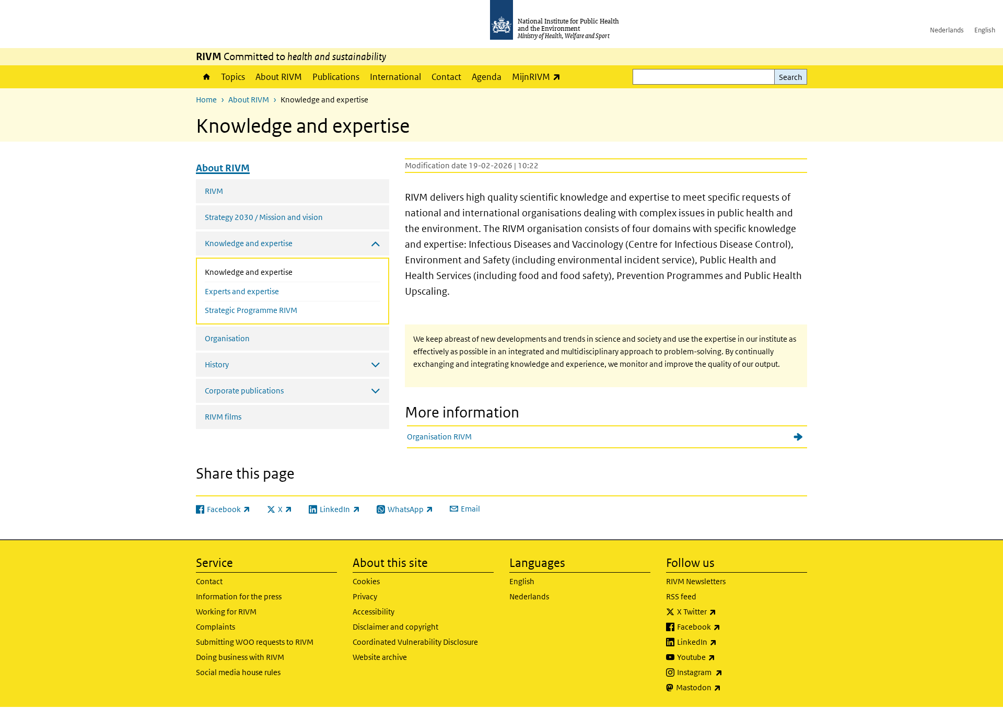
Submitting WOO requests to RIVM (254, 642)
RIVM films (223, 417)
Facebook (726, 626)
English (984, 30)
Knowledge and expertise (271, 271)
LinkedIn (724, 641)
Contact (446, 77)
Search (790, 77)
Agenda (486, 77)
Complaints (215, 627)
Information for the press (239, 596)
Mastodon (726, 687)
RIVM (214, 191)
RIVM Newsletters (696, 581)
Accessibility (373, 612)
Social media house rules (238, 672)
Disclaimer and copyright (395, 627)
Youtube (723, 657)
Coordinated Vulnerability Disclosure (415, 642)
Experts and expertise (242, 291)
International (395, 77)
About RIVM (278, 77)
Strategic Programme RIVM (251, 310)
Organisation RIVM (439, 437)
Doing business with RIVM (240, 657)
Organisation (227, 338)
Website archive (380, 657)
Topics (233, 77)
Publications (335, 77)
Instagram (727, 672)
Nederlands (947, 30)
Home (206, 76)
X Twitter (724, 611)
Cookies (366, 581)
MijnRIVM (539, 77)
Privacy (365, 596)
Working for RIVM (226, 612)
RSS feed (681, 596)
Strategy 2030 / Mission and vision (264, 217)
